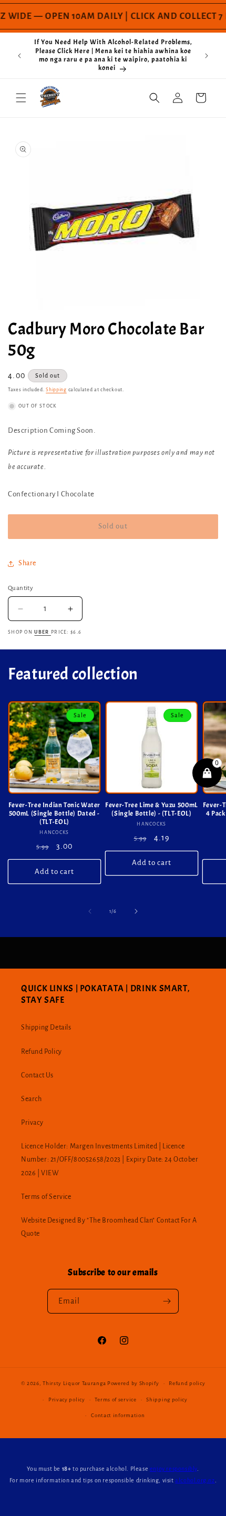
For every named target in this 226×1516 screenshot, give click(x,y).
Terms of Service (46, 1196)
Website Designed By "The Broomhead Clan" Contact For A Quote (109, 1227)
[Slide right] (136, 911)
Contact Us (37, 1075)
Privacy (32, 1122)
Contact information (118, 1415)
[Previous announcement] (19, 55)
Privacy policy (66, 1399)
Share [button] (27, 563)
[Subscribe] (166, 1301)
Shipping (56, 389)
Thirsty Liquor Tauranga (74, 1383)
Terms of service (115, 1399)
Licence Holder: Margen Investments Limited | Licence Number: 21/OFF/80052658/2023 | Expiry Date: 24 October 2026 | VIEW (109, 1159)
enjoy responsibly (173, 1469)
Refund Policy (41, 1051)
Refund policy (187, 1383)
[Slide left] (89, 911)
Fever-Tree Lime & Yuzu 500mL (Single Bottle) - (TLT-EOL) (151, 809)
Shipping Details (46, 1027)
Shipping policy (167, 1399)
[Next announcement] (206, 55)
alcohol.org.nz (194, 1480)
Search (31, 1099)
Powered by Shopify (133, 1383)
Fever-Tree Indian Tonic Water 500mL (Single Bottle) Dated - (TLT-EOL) (54, 813)
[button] (21, 97)
